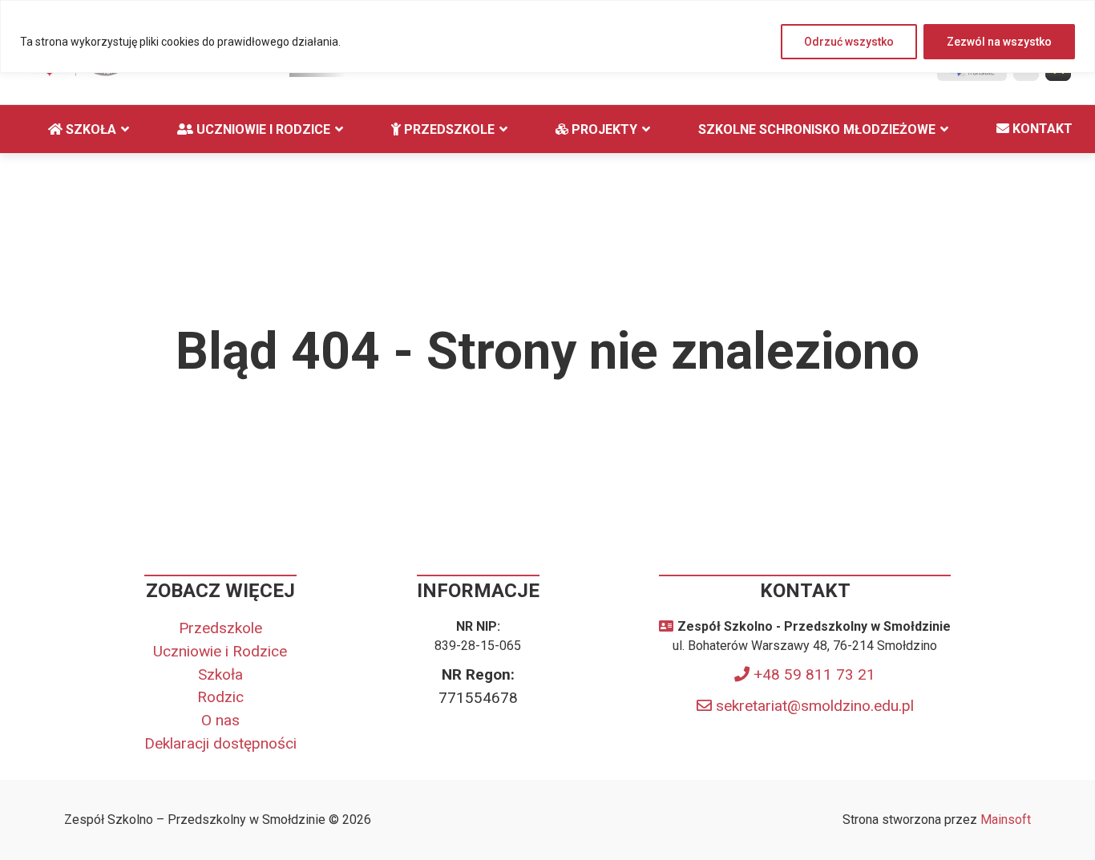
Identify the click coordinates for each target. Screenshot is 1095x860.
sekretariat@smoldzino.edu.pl (815, 705)
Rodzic (220, 697)
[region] (547, 36)
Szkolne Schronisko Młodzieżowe (816, 129)
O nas (220, 720)
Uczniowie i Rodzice (261, 129)
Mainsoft (1005, 819)
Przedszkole (448, 129)
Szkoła (89, 129)
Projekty (602, 129)
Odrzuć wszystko (849, 41)
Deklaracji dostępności (220, 743)
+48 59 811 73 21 (814, 674)
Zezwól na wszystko (999, 41)
